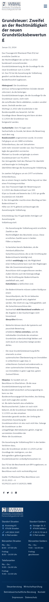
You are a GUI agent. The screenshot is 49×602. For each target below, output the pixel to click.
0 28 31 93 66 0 (40, 532)
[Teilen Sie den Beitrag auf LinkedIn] (16, 492)
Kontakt (41, 592)
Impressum (17, 597)
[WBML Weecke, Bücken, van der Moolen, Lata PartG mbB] (11, 6)
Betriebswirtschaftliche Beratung (20, 592)
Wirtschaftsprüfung (33, 586)
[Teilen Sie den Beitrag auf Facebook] (4, 492)
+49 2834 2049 (12, 532)
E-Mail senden (11, 535)
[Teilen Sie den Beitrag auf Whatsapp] (12, 492)
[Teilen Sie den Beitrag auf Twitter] (8, 492)
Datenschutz (31, 597)
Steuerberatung (14, 586)
